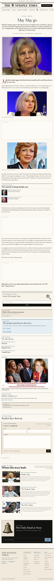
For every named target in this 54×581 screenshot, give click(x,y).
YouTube (4, 561)
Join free (48, 540)
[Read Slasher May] (11, 476)
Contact (25, 567)
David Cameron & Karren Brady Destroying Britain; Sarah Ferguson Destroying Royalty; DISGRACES (25, 389)
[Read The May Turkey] (11, 507)
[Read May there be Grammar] (4, 200)
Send (48, 450)
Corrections (25, 561)
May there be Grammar (13, 198)
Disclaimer (47, 567)
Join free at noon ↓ (7, 407)
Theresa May (45, 87)
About (24, 555)
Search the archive (27, 571)
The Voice (4, 343)
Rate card (36, 559)
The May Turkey (27, 505)
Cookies (46, 561)
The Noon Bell (11, 561)
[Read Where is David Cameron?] (4, 192)
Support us (4, 563)
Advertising (36, 555)
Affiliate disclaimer (48, 569)
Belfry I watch (37, 557)
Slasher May (25, 474)
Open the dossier (7, 331)
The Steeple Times (18, 33)
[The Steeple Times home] (21, 5)
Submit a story (26, 569)
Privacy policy (48, 555)
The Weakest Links (28, 489)
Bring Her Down (6, 348)
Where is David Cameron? (14, 191)
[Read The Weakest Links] (11, 491)
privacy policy (16, 450)
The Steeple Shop (27, 573)
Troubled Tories (6, 352)
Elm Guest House (45, 252)
